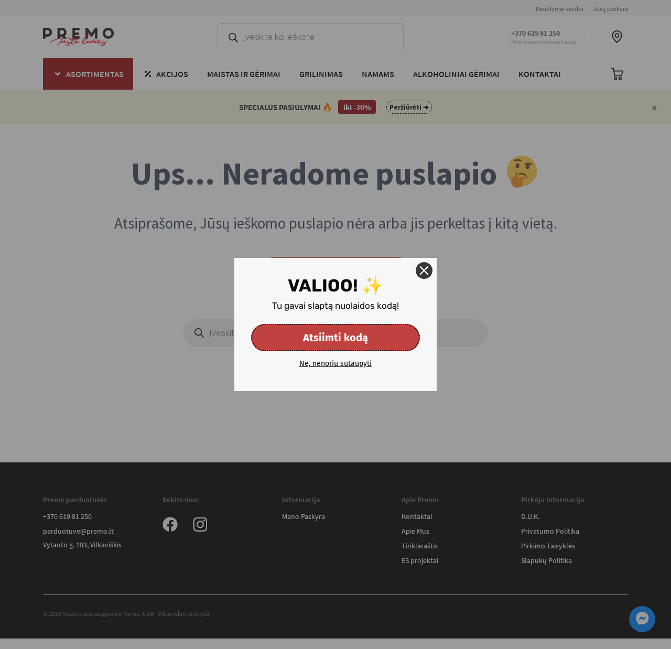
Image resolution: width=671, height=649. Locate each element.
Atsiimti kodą (335, 337)
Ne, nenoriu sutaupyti (335, 363)
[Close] (424, 270)
